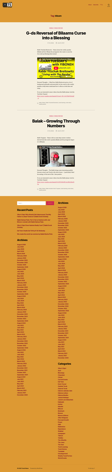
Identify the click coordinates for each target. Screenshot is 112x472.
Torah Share (25, 468)
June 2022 (20, 354)
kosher (60, 404)
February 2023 (22, 336)
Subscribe (95, 4)
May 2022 (20, 357)
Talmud (60, 435)
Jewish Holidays (63, 397)
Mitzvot (60, 409)
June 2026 (20, 249)
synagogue (61, 433)
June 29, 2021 (61, 43)
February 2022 (22, 363)
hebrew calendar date (65, 391)
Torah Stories (62, 449)
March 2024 (21, 307)
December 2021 (22, 368)
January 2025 (21, 285)
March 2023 (21, 334)
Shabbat (60, 431)
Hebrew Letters (63, 393)
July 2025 (20, 271)
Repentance (62, 429)
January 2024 (21, 312)
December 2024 (22, 287)
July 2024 (20, 298)
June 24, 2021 (61, 131)
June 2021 (20, 381)
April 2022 (20, 359)
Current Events (63, 379)
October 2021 (21, 372)
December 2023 (22, 314)
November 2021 (22, 370)
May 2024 (20, 303)
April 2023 (20, 332)
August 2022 (21, 350)
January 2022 (21, 366)
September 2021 (22, 375)
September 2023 (22, 321)
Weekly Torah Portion (56, 28)
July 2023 (20, 325)
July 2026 (20, 247)
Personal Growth (63, 420)
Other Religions (63, 418)
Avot (59, 370)
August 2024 (21, 296)
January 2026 (21, 258)
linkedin (60, 406)
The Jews (61, 442)
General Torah (62, 388)
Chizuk (60, 377)
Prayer (60, 422)
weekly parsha (42, 104)
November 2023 (22, 316)
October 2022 (21, 345)
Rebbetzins (61, 427)
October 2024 (21, 292)
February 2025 (22, 283)
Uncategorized (63, 453)
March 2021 (21, 388)
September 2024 (22, 294)
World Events (62, 458)
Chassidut (61, 375)
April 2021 (20, 386)
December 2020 (22, 395)
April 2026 (20, 251)
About (90, 4)
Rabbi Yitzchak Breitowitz (52, 102)
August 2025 (21, 269)
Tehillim (60, 438)
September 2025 (22, 267)
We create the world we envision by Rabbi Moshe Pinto (34, 234)
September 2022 (22, 348)
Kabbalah (61, 402)
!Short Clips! (62, 368)
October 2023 (21, 318)
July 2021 (20, 379)
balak (40, 102)
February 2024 (22, 309)
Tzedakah (61, 451)
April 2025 (20, 278)
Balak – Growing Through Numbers (56, 123)
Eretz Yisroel (62, 384)
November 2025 (22, 262)
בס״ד (101, 4)
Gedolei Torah (62, 386)
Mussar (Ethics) (63, 415)
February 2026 (22, 256)
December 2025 (22, 260)
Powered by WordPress (36, 468)
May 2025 (20, 276)
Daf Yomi (61, 382)
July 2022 (20, 352)
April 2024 (20, 305)
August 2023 (21, 323)
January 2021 (21, 393)
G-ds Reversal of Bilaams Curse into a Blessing (56, 35)
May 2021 (20, 384)
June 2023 (20, 327)
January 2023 (21, 339)
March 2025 (21, 280)
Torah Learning (63, 447)
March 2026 (21, 253)
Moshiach (61, 411)
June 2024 (20, 301)
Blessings (61, 373)
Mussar (60, 413)
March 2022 (21, 361)
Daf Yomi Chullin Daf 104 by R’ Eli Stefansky (31, 231)
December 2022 (22, 341)
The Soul (61, 444)
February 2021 (22, 390)
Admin (52, 43)
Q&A (59, 424)
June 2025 (20, 274)
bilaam (43, 102)
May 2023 (20, 330)
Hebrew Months (63, 395)
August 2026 (21, 244)
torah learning (62, 102)
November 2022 (22, 343)
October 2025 (21, 265)
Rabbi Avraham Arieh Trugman (53, 188)
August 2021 (21, 377)
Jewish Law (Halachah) (65, 400)
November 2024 (22, 289)
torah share (68, 102)
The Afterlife (62, 440)
